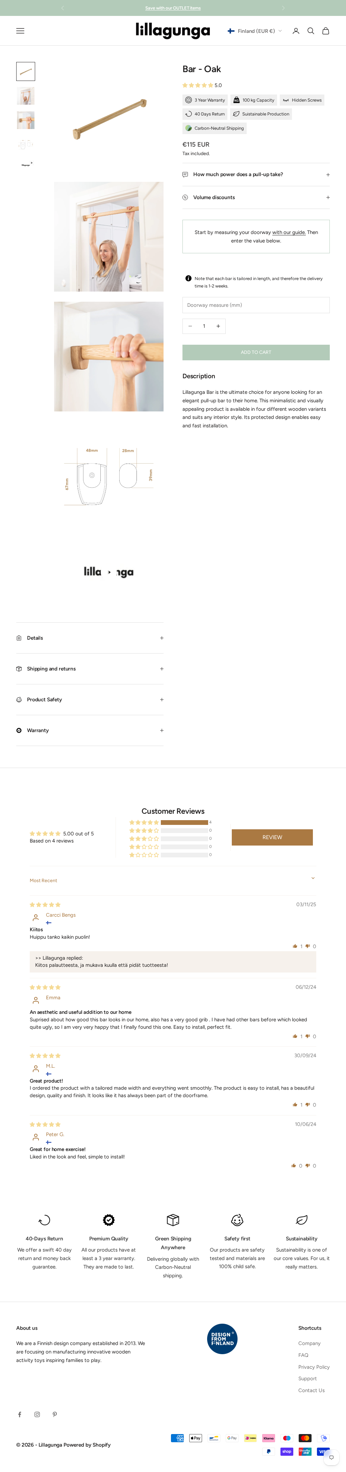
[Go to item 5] (25, 165)
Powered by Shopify (87, 1445)
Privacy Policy (314, 1367)
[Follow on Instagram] (37, 1414)
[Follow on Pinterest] (54, 1414)
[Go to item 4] (25, 144)
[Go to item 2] (25, 95)
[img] (45, 905)
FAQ (303, 1355)
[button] (198, 85)
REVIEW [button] (272, 837)
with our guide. (289, 232)
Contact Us (311, 1390)
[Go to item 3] (25, 120)
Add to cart (256, 352)
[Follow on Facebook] (19, 1414)
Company (309, 1343)
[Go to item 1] (25, 71)
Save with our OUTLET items (173, 7)
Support (307, 1378)
